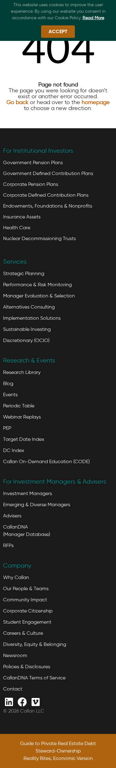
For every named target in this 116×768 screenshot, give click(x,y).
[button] (58, 31)
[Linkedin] (9, 701)
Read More (93, 17)
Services (15, 261)
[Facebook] (22, 701)
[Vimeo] (35, 701)
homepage (96, 102)
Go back (17, 102)
